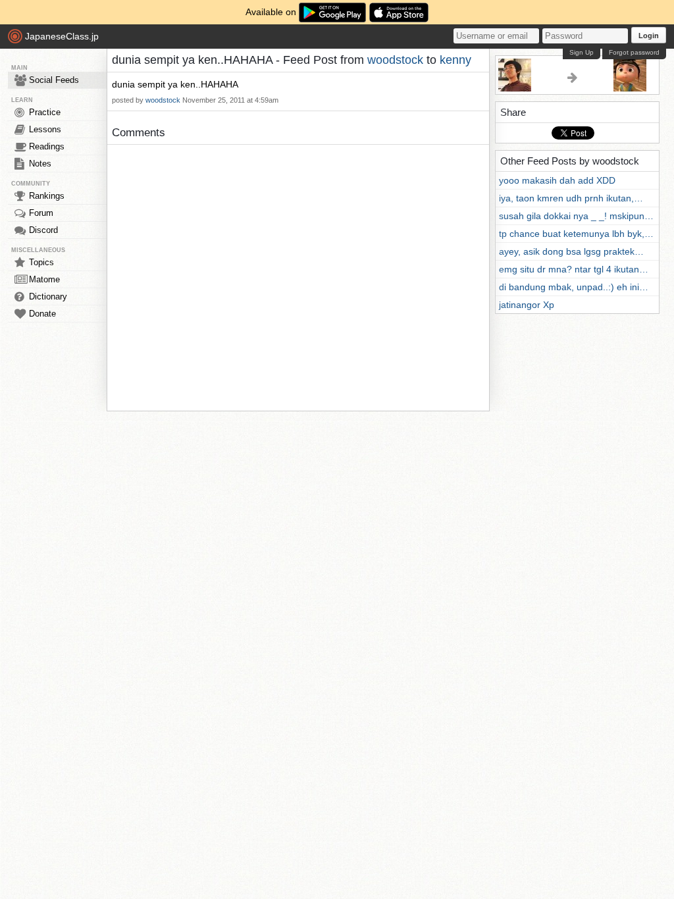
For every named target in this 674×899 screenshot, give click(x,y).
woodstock (395, 59)
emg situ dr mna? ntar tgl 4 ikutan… (573, 269)
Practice (45, 112)
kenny (455, 59)
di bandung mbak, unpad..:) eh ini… (573, 287)
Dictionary (48, 296)
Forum (41, 213)
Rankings (47, 196)
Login (648, 35)
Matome (44, 279)
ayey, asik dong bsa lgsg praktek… (571, 251)
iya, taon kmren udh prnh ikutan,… (571, 198)
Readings (47, 146)
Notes (40, 163)
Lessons (45, 129)
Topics (41, 262)
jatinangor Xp (526, 304)
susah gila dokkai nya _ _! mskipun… (576, 216)
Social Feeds (54, 80)
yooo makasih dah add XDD (557, 180)
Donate (42, 314)
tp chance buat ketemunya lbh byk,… (576, 233)
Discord (43, 230)
